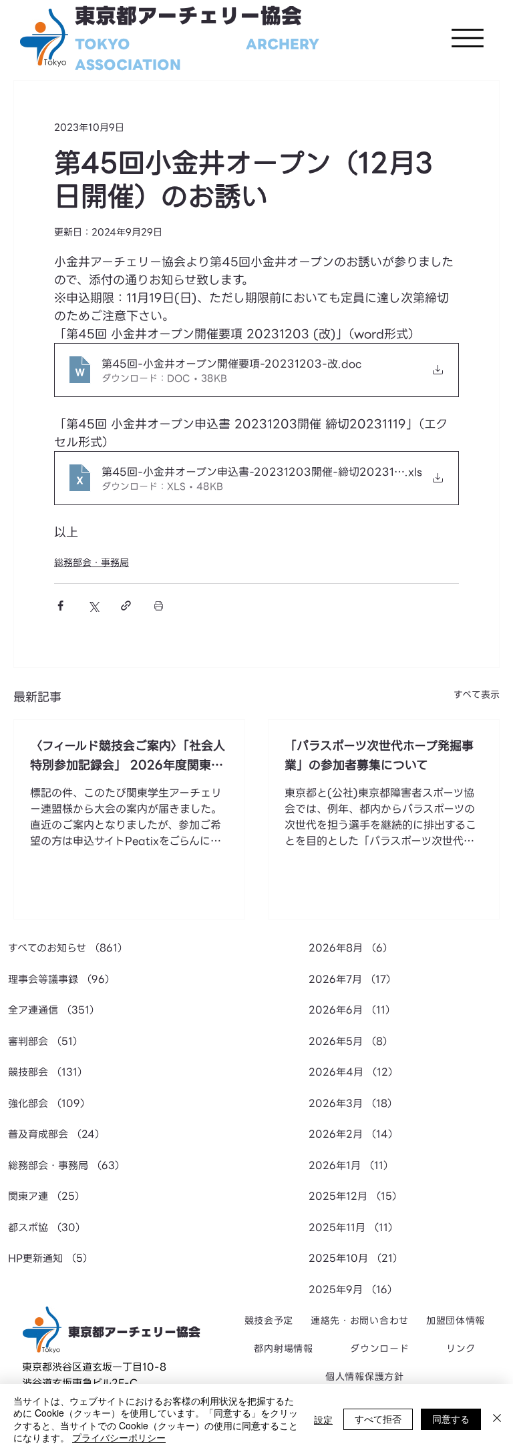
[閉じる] (497, 1419)
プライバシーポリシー (119, 1437)
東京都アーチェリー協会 (188, 16)
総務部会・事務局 (91, 562)
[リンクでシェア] (126, 605)
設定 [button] (323, 1419)
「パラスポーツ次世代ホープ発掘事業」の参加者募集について (379, 755)
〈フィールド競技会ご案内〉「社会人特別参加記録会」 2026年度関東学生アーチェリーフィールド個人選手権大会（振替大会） (127, 755)
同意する (451, 1418)
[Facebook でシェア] (60, 605)
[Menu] (468, 38)
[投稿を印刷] (158, 605)
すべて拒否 (378, 1418)
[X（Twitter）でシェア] (93, 605)
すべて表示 (477, 695)
